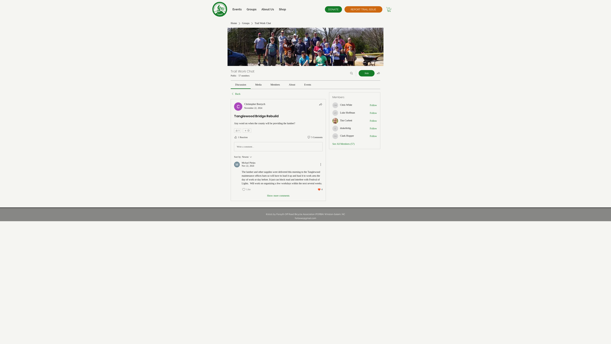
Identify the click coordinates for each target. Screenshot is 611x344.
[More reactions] (247, 131)
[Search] (351, 73)
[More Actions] (321, 164)
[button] (267, 9)
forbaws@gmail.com (305, 218)
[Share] (321, 104)
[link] (240, 84)
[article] (278, 150)
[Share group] (378, 73)
